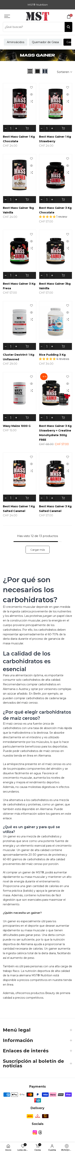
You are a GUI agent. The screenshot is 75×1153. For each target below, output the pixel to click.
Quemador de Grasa (45, 42)
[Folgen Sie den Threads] (40, 1132)
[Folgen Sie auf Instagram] (35, 1132)
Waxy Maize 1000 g (17, 426)
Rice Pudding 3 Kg (52, 354)
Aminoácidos (15, 42)
